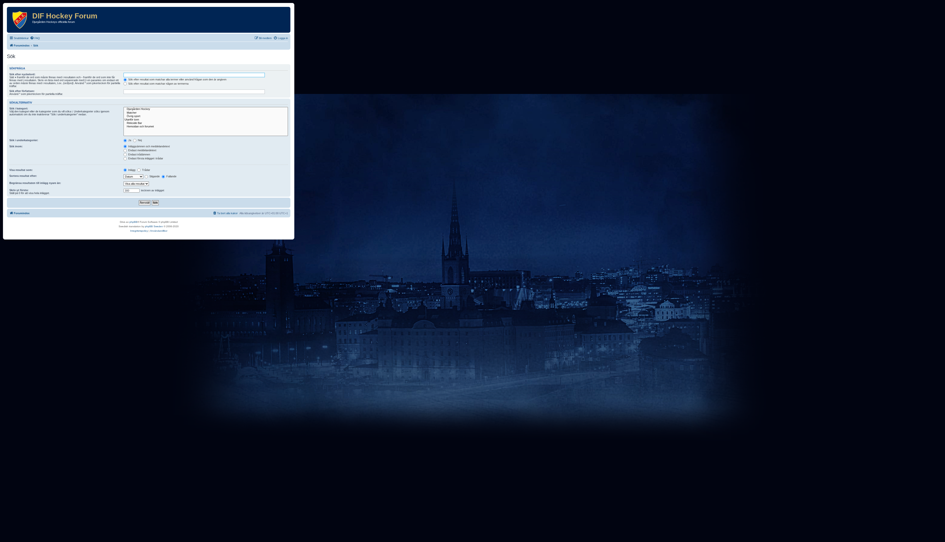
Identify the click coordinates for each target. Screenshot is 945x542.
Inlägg (131, 169)
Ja (129, 140)
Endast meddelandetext (141, 150)
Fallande (171, 176)
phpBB (133, 222)
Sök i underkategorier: (23, 140)
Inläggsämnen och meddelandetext (148, 146)
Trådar (145, 169)
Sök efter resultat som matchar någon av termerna (158, 83)
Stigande (154, 176)
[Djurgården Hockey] (205, 109)
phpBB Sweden (154, 226)
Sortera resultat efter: (23, 175)
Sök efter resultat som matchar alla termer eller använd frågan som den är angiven (176, 79)
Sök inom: (16, 146)
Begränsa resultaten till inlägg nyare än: (35, 182)
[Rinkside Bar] (205, 123)
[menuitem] (35, 38)
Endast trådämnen (138, 154)
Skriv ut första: (19, 190)
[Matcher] (205, 113)
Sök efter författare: (22, 91)
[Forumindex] (20, 19)
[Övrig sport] (205, 116)
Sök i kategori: (18, 108)
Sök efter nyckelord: (22, 74)
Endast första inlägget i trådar (145, 158)
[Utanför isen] (205, 119)
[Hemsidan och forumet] (205, 126)
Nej (139, 140)
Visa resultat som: (21, 169)
